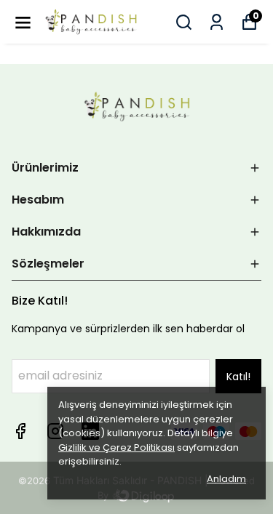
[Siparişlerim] (216, 22)
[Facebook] (20, 431)
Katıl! (238, 376)
